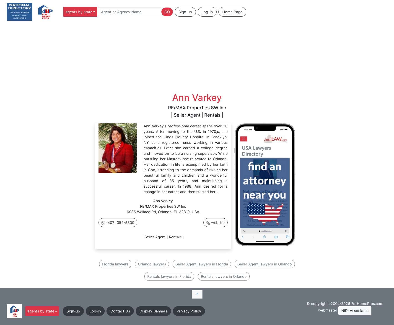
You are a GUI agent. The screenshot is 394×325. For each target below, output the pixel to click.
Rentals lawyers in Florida (169, 276)
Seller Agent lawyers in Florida (202, 264)
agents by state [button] (78, 12)
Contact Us (120, 311)
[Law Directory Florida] (265, 184)
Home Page (232, 12)
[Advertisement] (197, 58)
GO (167, 12)
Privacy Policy (189, 311)
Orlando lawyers (152, 264)
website (218, 222)
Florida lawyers (115, 264)
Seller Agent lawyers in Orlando (265, 264)
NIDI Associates (354, 310)
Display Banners (153, 311)
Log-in (207, 12)
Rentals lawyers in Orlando (224, 276)
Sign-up (185, 12)
